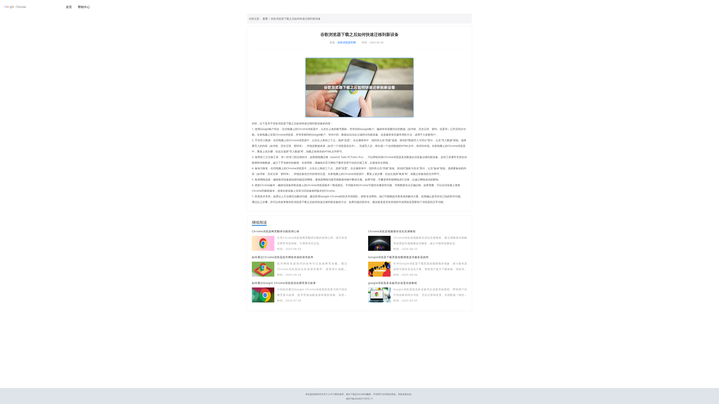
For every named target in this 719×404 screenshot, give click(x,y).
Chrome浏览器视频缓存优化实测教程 (392, 231)
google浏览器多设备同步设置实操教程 (392, 283)
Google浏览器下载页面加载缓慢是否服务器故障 (398, 257)
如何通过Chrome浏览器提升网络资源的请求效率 (282, 257)
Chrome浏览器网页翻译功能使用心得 (275, 231)
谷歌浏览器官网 (346, 42)
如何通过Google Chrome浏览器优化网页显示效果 (284, 283)
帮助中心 (84, 7)
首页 (69, 7)
